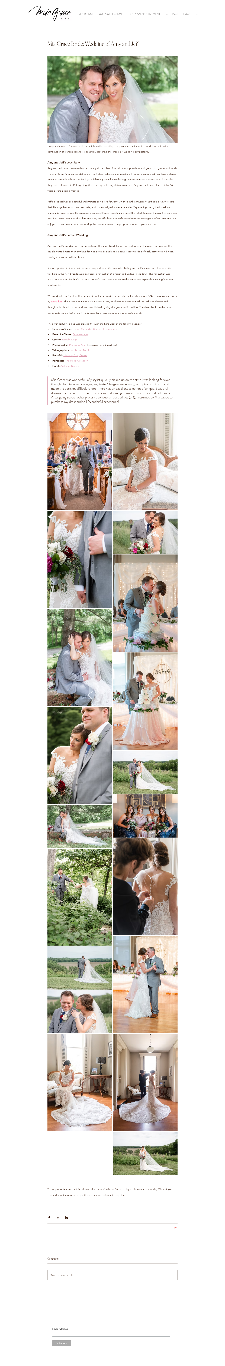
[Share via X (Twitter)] (57, 1217)
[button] (85, 14)
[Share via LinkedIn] (66, 1217)
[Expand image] (79, 461)
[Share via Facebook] (49, 1217)
